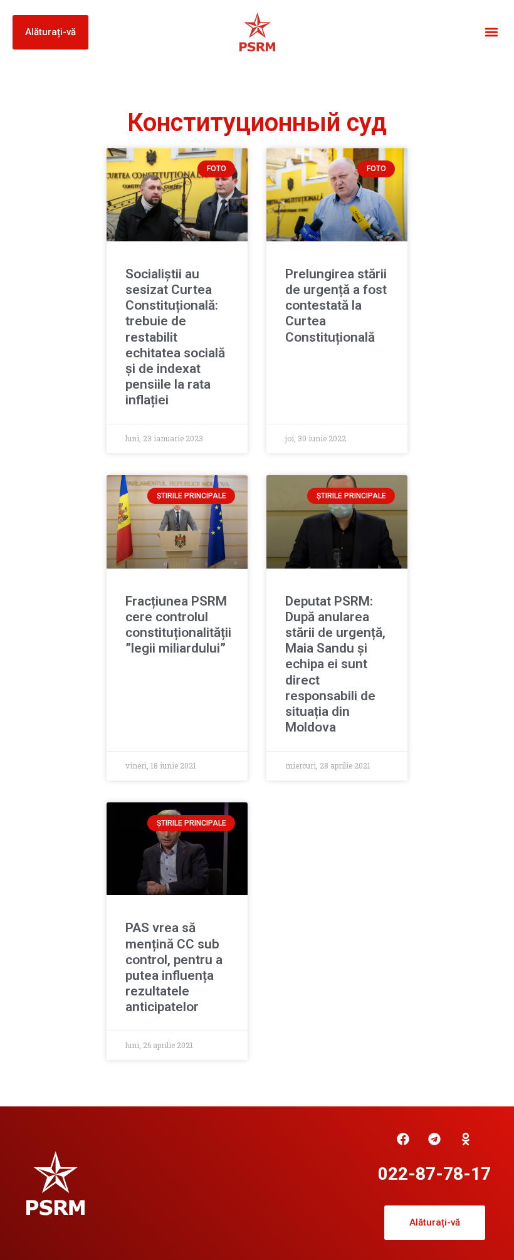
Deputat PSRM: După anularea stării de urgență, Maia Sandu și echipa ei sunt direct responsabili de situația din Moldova (335, 664)
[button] (491, 32)
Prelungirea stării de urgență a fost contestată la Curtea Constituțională (336, 305)
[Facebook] (403, 1139)
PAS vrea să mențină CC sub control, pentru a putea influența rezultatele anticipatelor (174, 967)
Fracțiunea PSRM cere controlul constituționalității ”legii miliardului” (178, 625)
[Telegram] (434, 1139)
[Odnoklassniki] (465, 1139)
